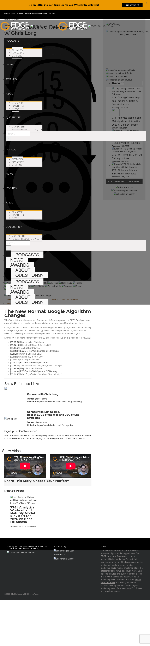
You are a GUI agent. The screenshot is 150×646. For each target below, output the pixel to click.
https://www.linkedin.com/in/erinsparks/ (55, 425)
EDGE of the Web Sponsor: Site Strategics (39, 350)
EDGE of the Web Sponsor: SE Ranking (38, 371)
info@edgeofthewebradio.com (44, 13)
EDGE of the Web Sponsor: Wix (34, 362)
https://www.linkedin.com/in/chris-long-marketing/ (59, 401)
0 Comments (31, 526)
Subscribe (86, 435)
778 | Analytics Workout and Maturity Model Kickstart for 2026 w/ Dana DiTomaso (22, 515)
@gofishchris (41, 398)
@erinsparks (41, 422)
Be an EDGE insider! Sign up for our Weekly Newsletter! (64, 5)
